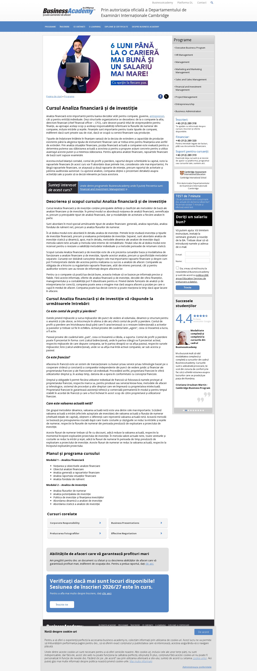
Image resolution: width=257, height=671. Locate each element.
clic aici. (149, 563)
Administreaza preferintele (197, 667)
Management (182, 62)
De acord (203, 632)
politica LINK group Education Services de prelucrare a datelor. (192, 278)
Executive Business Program (190, 47)
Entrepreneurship (185, 104)
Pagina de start (54, 96)
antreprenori (157, 116)
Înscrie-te (62, 604)
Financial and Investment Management (102, 189)
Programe (50, 26)
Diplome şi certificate (116, 26)
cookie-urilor (200, 658)
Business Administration (188, 111)
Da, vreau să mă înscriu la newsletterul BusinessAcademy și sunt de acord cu (192, 275)
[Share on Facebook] (160, 96)
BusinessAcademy (162, 2)
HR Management (184, 54)
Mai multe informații (141, 661)
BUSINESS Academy (107, 625)
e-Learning (95, 26)
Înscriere (64, 26)
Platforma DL (185, 2)
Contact (201, 2)
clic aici (106, 593)
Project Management (186, 97)
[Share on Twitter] (166, 96)
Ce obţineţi (79, 26)
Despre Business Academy (145, 26)
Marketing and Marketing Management (189, 71)
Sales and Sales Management (191, 79)
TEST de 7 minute (192, 202)
